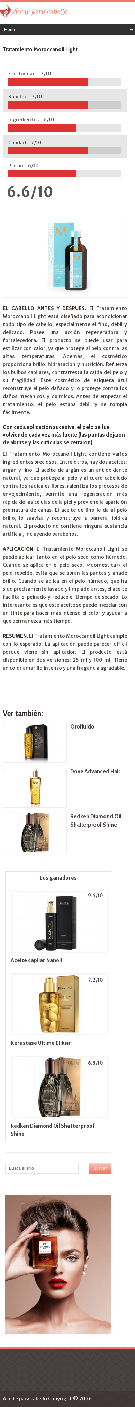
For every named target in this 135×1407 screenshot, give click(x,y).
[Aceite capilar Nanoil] (58, 952)
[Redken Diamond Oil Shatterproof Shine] (58, 1118)
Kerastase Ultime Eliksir (41, 1043)
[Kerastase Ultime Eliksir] (58, 1035)
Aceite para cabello (25, 1399)
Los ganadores (58, 878)
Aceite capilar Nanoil (36, 960)
